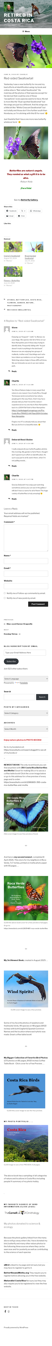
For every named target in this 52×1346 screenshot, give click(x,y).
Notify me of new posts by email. (21, 598)
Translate (23, 683)
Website (8, 581)
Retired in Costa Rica (19, 17)
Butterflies (22, 300)
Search (7, 691)
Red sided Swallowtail (19, 310)
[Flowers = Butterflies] (13, 271)
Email (7, 568)
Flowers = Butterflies (12, 280)
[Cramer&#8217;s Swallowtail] (13, 247)
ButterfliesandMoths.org (16, 1273)
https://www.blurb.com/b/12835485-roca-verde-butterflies (26, 928)
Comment (9, 522)
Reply (14, 371)
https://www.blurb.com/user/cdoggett (21, 750)
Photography (14, 305)
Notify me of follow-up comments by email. (26, 593)
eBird (6, 1265)
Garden (21, 303)
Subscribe (11, 661)
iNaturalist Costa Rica (15, 1281)
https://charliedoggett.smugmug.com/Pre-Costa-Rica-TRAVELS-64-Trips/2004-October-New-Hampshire (30, 413)
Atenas (11, 300)
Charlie (24, 74)
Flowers (11, 303)
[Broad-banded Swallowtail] (34, 247)
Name (7, 555)
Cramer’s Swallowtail (12, 256)
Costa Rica (36, 300)
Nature (30, 303)
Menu (27, 31)
